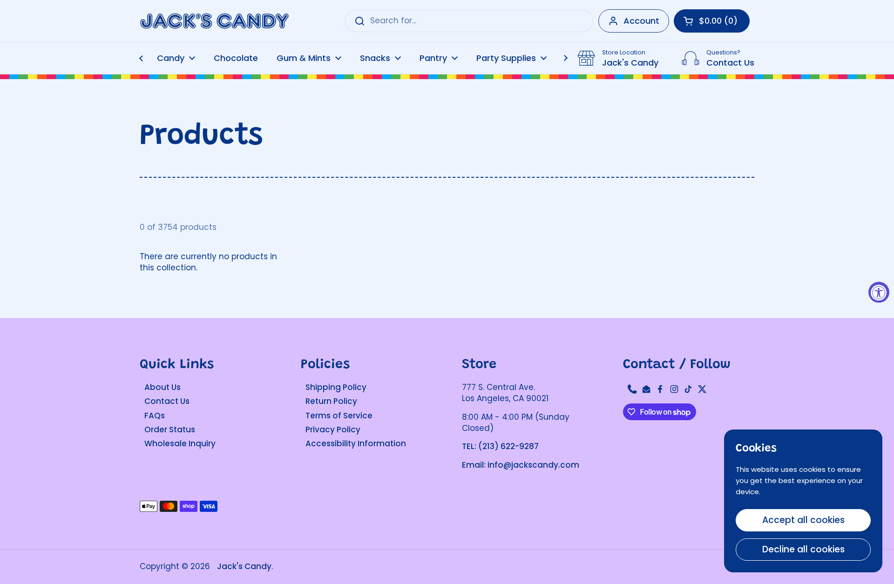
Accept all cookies (803, 520)
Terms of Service (338, 415)
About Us (162, 387)
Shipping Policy (335, 387)
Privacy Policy (332, 429)
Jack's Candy (244, 566)
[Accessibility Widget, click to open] (878, 292)
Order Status (169, 429)
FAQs (154, 415)
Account (641, 21)
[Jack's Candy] (214, 21)
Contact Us (167, 401)
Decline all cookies (803, 549)
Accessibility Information (355, 443)
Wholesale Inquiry (180, 443)
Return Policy (331, 401)
